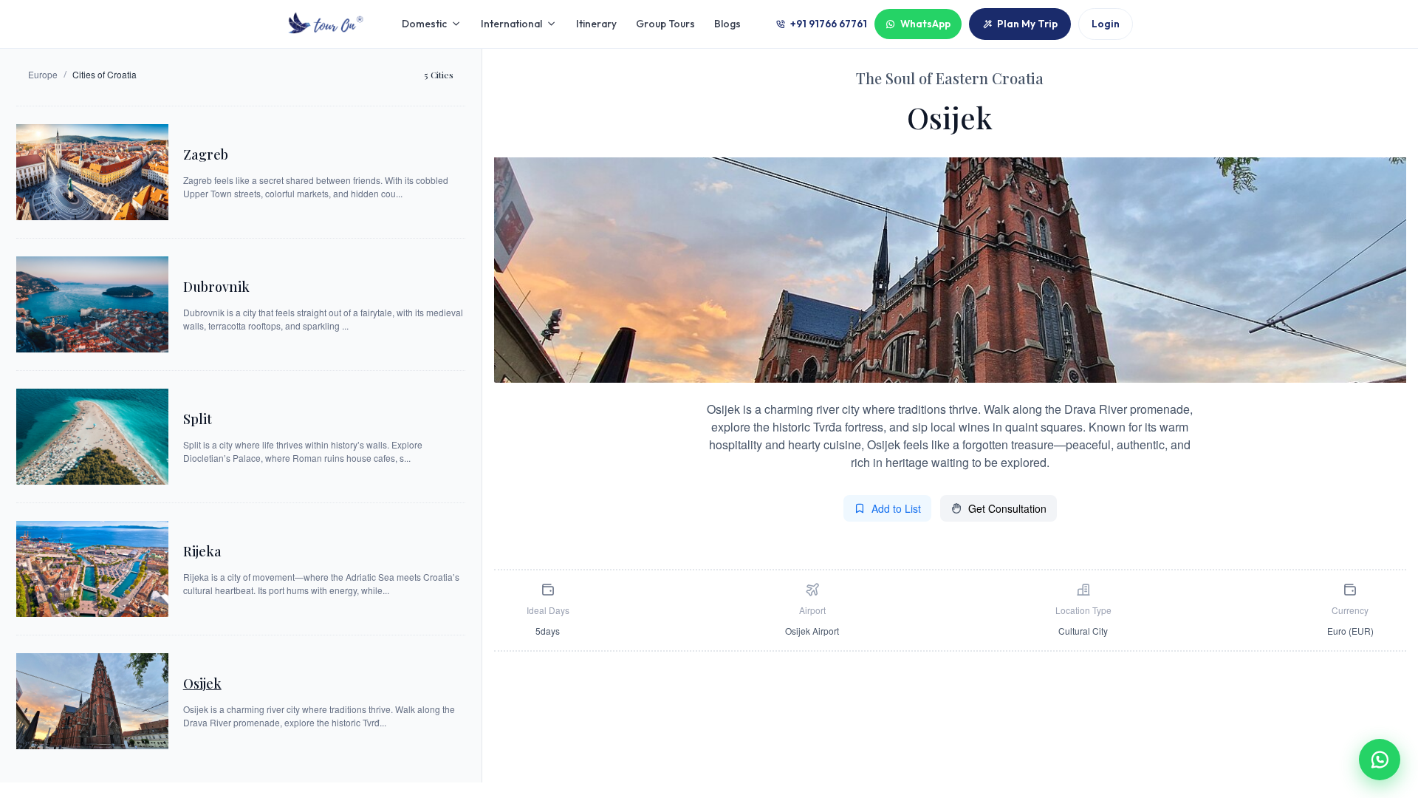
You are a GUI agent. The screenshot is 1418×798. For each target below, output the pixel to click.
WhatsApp (925, 23)
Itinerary (596, 23)
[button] (1379, 759)
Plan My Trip (1027, 23)
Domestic (424, 23)
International (511, 23)
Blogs (727, 23)
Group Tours (665, 23)
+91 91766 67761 (828, 23)
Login (1106, 23)
